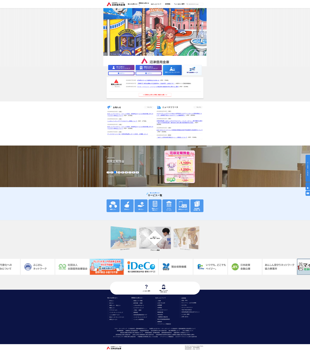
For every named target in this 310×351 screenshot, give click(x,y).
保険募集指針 (120, 330)
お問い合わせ (184, 316)
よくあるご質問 (179, 4)
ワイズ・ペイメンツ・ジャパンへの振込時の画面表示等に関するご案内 (158, 86)
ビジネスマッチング (138, 307)
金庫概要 (159, 305)
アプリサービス (113, 310)
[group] (123, 239)
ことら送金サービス (114, 314)
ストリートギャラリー (187, 307)
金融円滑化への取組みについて (182, 332)
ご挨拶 (159, 300)
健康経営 (159, 321)
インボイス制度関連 (138, 319)
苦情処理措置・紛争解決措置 (152, 332)
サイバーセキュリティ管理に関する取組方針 (124, 336)
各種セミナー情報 (137, 300)
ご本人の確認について (187, 330)
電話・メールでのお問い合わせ (163, 291)
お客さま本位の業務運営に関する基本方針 (143, 334)
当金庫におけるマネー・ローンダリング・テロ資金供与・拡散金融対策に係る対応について (172, 328)
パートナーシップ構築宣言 (164, 324)
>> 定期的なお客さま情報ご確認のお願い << (155, 94)
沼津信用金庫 (116, 347)
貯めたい (111, 300)
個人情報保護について (174, 330)
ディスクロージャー (162, 310)
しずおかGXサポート (138, 305)
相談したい (112, 307)
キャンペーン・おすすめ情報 (188, 302)
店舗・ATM (184, 300)
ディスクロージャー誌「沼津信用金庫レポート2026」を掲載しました (127, 134)
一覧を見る (117, 86)
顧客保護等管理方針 (167, 332)
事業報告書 (160, 312)
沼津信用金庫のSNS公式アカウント (190, 312)
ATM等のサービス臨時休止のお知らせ (148, 80)
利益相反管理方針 (144, 330)
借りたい (111, 303)
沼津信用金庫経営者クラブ (140, 314)
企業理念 (159, 307)
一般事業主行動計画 (162, 317)
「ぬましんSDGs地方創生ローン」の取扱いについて (172, 137)
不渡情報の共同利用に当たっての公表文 (148, 336)
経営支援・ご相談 (137, 303)
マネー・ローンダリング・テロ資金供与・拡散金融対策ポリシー (130, 328)
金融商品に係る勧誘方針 (132, 330)
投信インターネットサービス (116, 317)
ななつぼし (184, 305)
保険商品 (135, 312)
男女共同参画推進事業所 (163, 319)
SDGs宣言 (160, 314)
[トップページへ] (116, 4)
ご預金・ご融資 (137, 310)
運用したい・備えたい (115, 305)
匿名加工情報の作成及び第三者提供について (131, 332)
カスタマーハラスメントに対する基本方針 (186, 336)
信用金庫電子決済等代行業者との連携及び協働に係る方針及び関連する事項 (175, 334)
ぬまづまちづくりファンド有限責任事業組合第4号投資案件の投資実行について (180, 130)
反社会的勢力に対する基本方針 (159, 330)
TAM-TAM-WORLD (186, 309)
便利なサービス (113, 319)
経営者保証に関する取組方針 (123, 334)
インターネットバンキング (116, 312)
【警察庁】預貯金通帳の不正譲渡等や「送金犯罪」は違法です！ (156, 83)
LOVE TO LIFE (161, 303)
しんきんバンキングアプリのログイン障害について (122, 121)
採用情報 (183, 298)
